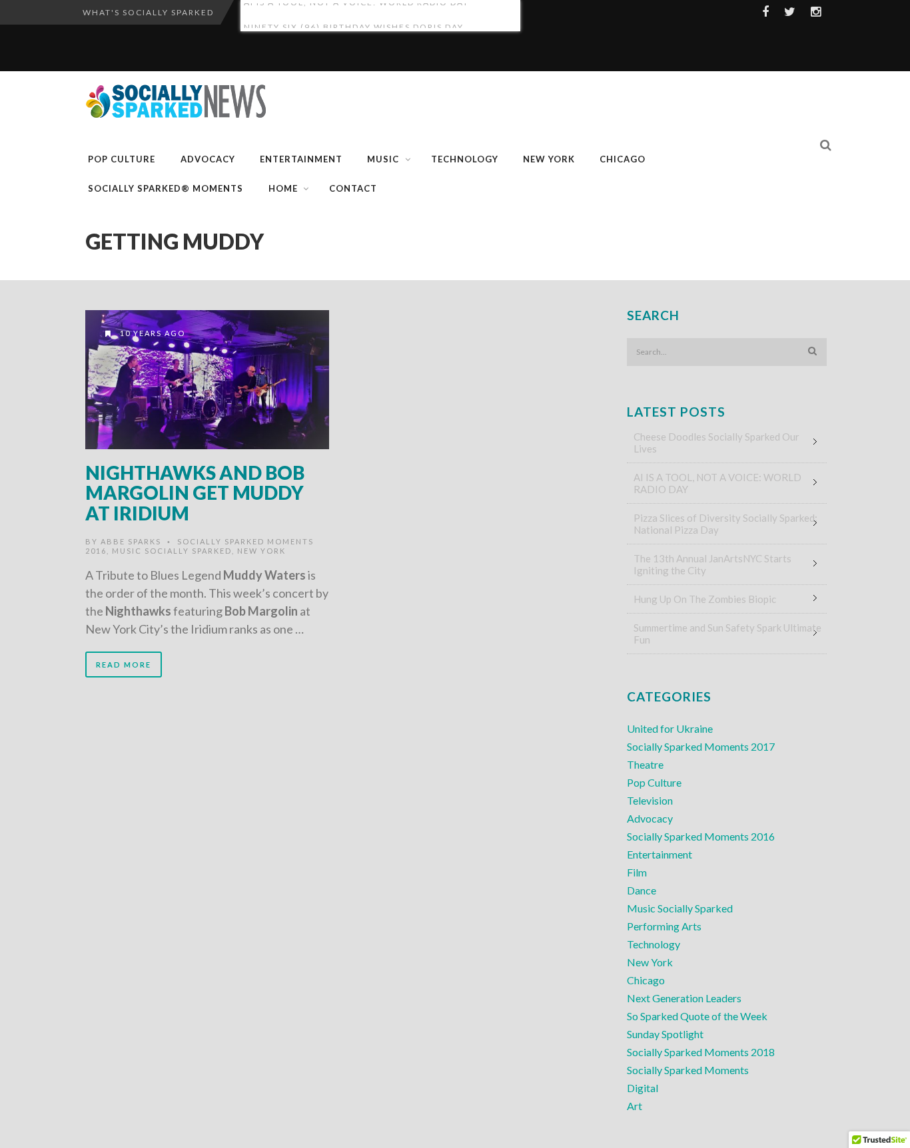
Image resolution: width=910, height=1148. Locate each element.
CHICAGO (623, 159)
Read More (123, 664)
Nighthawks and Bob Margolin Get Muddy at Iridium (194, 493)
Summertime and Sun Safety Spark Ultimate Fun (727, 634)
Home (283, 188)
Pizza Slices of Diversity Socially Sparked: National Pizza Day (725, 524)
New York (261, 550)
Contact (353, 188)
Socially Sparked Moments (688, 1069)
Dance (641, 890)
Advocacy (208, 159)
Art (634, 1105)
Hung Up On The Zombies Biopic (705, 599)
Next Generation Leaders (684, 998)
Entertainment (301, 159)
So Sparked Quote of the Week (697, 1016)
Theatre (645, 764)
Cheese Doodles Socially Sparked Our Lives (716, 443)
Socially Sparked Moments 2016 (701, 836)
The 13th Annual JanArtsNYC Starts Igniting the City (712, 564)
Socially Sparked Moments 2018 (701, 1052)
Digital (642, 1087)
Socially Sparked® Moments (165, 188)
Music (383, 159)
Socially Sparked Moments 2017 (701, 746)
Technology (464, 159)
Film (637, 872)
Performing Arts (664, 926)
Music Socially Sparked (172, 550)
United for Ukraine (670, 728)
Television (650, 800)
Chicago (646, 980)
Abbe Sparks (131, 541)
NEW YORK (549, 159)
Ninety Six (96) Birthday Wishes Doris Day (354, 16)
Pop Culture (121, 159)
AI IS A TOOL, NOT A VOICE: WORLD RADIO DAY (717, 483)
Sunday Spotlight (665, 1034)
